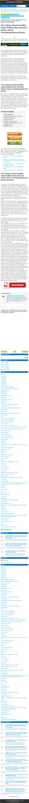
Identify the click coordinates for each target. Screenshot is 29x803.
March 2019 (3, 362)
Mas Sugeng (16, 801)
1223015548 (3, 379)
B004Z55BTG (16, 14)
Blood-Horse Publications (6, 399)
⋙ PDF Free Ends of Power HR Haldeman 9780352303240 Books (15, 551)
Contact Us (12, 6)
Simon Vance (4, 501)
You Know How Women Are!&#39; (8, 526)
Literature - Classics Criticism (7, 474)
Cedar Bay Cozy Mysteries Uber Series (9, 404)
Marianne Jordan (4, 475)
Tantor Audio (3, 508)
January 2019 (4, 366)
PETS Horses (4, 492)
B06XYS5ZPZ (4, 393)
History (2, 453)
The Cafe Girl (4, 509)
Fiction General (4, 423)
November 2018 (4, 369)
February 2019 (4, 364)
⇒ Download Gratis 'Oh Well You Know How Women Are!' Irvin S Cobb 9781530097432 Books (15, 782)
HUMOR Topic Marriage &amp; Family (9, 461)
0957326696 (3, 378)
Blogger (17, 796)
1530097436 (3, 383)
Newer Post (4, 351)
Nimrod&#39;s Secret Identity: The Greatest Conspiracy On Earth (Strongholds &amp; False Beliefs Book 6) (14, 483)
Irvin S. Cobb (4, 465)
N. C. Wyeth (3, 479)
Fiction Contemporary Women (7, 420)
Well (2, 523)
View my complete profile (6, 562)
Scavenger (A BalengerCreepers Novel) (9, 499)
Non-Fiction (3, 485)
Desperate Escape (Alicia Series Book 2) (10, 413)
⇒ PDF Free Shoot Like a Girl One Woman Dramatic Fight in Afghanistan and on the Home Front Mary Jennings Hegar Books (16, 760)
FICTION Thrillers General (6, 436)
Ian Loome (3, 463)
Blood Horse (3, 397)
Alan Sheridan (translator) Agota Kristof (9, 388)
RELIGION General (5, 494)
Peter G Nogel (4, 489)
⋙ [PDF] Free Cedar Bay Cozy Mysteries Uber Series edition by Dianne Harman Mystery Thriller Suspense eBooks (16, 768)
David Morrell (4, 411)
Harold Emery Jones (5, 449)
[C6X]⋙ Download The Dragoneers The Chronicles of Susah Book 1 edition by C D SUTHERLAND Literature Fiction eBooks (15, 790)
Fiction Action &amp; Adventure (8, 418)
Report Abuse (6, 529)
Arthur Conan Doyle (5, 390)
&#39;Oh (3, 374)
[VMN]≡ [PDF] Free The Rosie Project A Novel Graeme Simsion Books (16, 753)
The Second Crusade (5, 518)
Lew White (3, 470)
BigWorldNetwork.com (6, 395)
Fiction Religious (4, 432)
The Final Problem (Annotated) (7, 513)
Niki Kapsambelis (5, 481)
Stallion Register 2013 (6, 503)
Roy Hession (3, 496)
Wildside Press (4, 525)
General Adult (4, 443)
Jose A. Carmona (5, 467)
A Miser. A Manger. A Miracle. (7, 386)
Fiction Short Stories (5, 434)
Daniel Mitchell (4, 409)
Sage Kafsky (4, 498)
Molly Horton (5, 560)
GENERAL (3, 441)
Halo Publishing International (7, 447)
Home (3, 6)
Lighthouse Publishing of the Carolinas (9, 472)
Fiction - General (4, 439)
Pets (2, 491)
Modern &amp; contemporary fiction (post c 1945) (12, 477)
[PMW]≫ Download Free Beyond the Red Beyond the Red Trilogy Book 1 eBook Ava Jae (16, 747)
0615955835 (3, 376)
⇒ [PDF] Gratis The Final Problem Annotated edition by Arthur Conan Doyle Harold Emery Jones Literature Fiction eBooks (16, 544)
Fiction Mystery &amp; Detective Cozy (9, 425)
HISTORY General (5, 456)
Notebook (3, 487)
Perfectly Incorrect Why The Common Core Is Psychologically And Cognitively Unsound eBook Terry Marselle (14, 161)
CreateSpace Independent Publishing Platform (11, 407)
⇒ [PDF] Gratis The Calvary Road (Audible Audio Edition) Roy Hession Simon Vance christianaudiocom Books (16, 297)
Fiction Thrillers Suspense (6, 437)
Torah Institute (4, 519)
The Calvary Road (5, 17)
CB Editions (3, 402)
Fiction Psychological (5, 430)
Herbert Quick (4, 451)
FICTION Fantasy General (7, 422)
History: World (4, 458)
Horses (2, 460)
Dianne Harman (4, 414)
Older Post (25, 351)
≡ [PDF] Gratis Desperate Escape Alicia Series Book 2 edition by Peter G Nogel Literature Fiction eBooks (16, 537)
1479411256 (3, 381)
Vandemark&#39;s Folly (6, 521)
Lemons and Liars (5, 468)
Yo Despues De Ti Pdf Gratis (14, 2)
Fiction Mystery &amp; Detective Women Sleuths (12, 429)
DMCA (7, 6)
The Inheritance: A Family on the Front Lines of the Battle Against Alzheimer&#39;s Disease (13, 516)
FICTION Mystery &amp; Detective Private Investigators (13, 427)
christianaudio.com (5, 406)
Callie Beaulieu (4, 400)
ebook (2, 416)
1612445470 (3, 385)
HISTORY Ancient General (7, 454)
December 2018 (4, 367)
